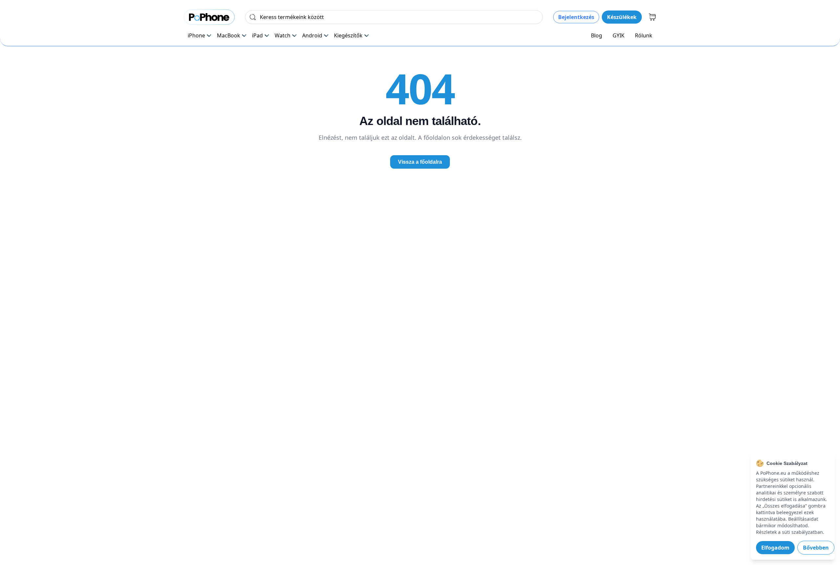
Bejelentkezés (576, 17)
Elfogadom (775, 547)
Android (312, 35)
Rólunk (643, 35)
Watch (282, 35)
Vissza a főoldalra (420, 162)
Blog (596, 35)
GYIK (618, 35)
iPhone (196, 35)
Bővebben (816, 547)
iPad (257, 35)
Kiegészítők (348, 35)
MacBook (228, 35)
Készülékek (622, 17)
